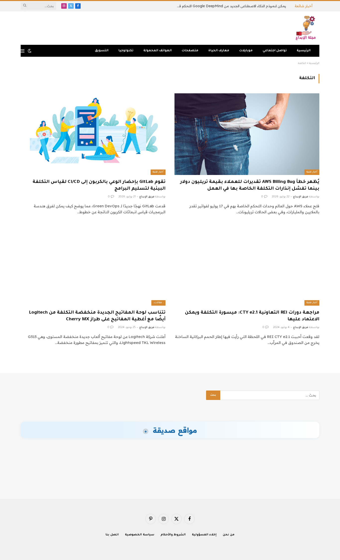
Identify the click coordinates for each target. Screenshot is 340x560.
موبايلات (246, 51)
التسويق (102, 51)
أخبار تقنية (311, 172)
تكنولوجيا (125, 51)
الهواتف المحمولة (157, 51)
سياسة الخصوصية (139, 535)
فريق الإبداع (300, 196)
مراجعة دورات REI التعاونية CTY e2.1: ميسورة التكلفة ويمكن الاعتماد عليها (252, 316)
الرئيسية (304, 51)
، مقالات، (158, 302)
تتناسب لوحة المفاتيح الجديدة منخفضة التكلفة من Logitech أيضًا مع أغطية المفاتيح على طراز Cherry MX (97, 316)
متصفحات (190, 51)
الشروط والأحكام (173, 535)
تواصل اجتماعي (275, 51)
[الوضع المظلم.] (30, 51)
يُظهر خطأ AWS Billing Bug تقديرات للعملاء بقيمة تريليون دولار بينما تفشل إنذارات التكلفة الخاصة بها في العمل (249, 185)
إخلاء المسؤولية (204, 535)
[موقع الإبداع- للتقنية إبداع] (306, 28)
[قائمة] (22, 50)
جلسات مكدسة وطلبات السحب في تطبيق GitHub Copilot (242, 6)
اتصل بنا (112, 535)
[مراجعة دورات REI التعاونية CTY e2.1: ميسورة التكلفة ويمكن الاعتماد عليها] (246, 264)
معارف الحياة (218, 51)
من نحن (228, 535)
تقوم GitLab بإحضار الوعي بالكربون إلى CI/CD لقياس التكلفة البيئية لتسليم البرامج (99, 185)
